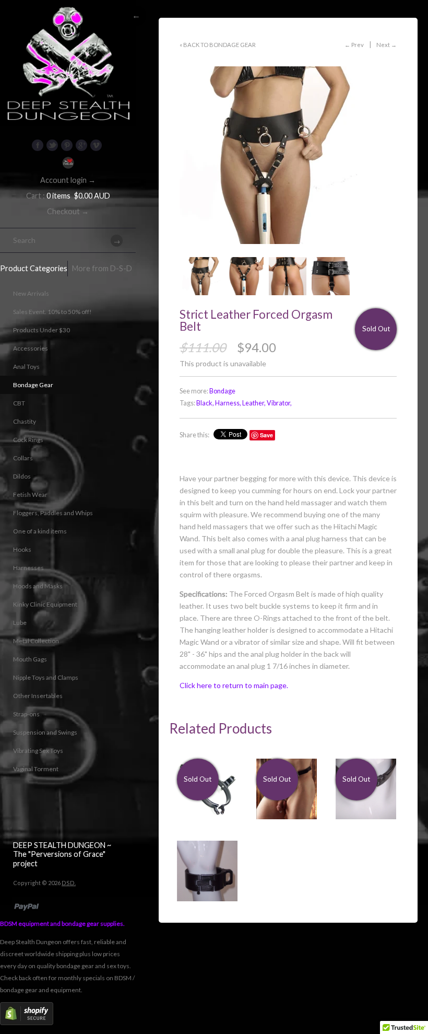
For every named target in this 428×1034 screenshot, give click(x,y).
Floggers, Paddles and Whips (53, 513)
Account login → (68, 180)
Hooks (22, 549)
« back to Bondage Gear (218, 44)
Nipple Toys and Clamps (45, 677)
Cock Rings (28, 440)
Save (266, 435)
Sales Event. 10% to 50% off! (52, 312)
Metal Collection (36, 641)
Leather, (254, 403)
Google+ (81, 145)
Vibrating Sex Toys (38, 750)
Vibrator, (279, 403)
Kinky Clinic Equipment (45, 604)
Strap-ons (26, 714)
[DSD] (68, 13)
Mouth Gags (30, 659)
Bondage (222, 391)
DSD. (69, 882)
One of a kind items (40, 531)
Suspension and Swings (45, 732)
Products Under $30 (41, 330)
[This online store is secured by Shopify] (26, 1023)
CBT (19, 403)
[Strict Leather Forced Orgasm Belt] (288, 155)
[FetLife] (68, 163)
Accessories (30, 348)
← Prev (354, 44)
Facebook (37, 145)
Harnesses (28, 568)
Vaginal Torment (35, 769)
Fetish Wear (30, 494)
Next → (386, 44)
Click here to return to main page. (234, 685)
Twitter (52, 145)
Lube (20, 622)
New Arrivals (31, 293)
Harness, (228, 403)
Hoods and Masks (38, 586)
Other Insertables (38, 696)
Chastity (24, 421)
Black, (205, 403)
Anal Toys (26, 366)
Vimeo (96, 145)
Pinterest (67, 145)
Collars (23, 458)
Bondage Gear (33, 385)
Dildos (22, 476)
